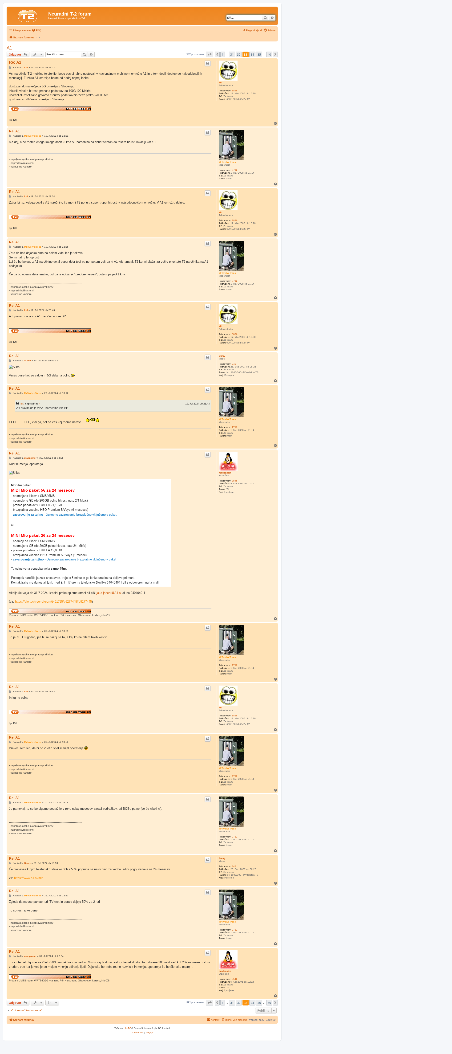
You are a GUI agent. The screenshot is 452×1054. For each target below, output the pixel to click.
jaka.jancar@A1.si (109, 593)
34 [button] (252, 54)
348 (234, 364)
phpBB (127, 1028)
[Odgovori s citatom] (208, 63)
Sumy (222, 356)
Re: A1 (15, 62)
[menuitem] (36, 30)
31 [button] (232, 54)
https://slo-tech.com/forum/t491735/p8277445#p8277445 (53, 601)
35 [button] (259, 54)
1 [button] (222, 54)
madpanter (225, 472)
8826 (235, 90)
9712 (235, 170)
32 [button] (238, 54)
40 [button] (269, 54)
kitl (220, 82)
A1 (9, 47)
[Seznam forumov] (28, 15)
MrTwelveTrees (227, 162)
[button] (209, 54)
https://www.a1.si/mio (28, 878)
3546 (235, 480)
